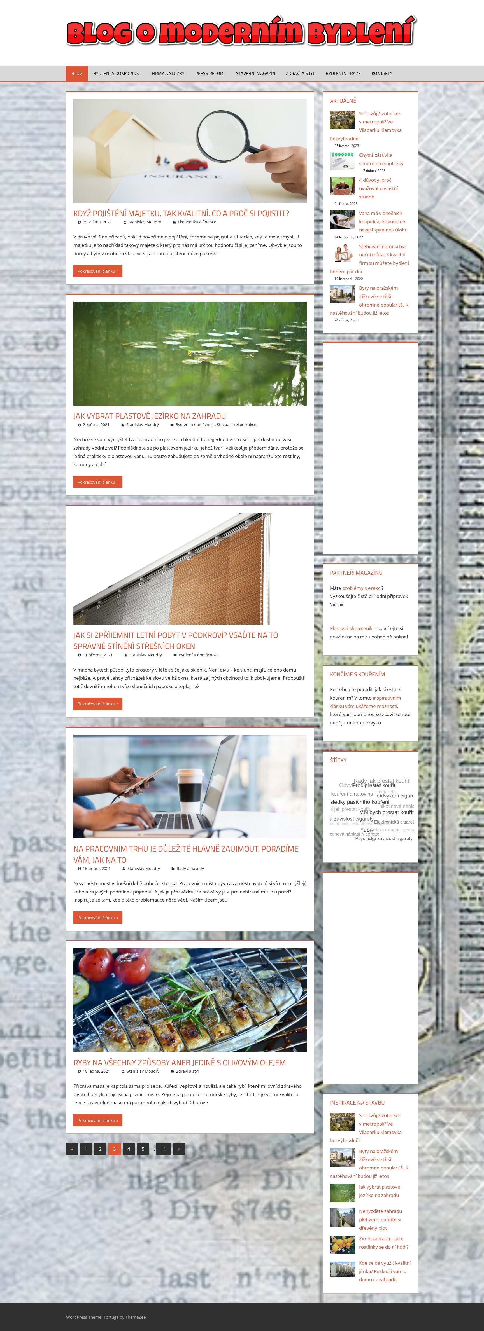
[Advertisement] (370, 447)
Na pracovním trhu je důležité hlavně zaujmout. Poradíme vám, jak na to (186, 854)
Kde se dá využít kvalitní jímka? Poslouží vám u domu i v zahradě (385, 1271)
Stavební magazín (255, 73)
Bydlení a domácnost (117, 73)
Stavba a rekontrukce (236, 424)
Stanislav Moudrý (145, 221)
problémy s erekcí (361, 588)
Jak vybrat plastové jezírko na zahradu (149, 416)
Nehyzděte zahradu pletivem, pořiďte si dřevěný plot (380, 1219)
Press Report (210, 73)
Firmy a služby (168, 73)
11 (163, 1149)
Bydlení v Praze (343, 73)
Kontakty (382, 73)
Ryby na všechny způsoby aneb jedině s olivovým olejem (179, 1062)
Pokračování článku (96, 271)
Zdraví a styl (300, 73)
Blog (76, 73)
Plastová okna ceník (351, 628)
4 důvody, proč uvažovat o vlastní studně (378, 188)
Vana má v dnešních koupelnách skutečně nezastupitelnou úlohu (383, 221)
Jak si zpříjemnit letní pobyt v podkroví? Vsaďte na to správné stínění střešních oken (175, 640)
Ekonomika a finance (197, 221)
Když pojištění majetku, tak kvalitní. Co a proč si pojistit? (181, 213)
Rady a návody (190, 868)
